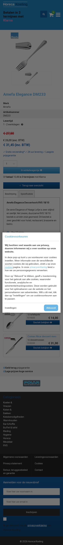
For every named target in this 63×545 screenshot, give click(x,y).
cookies (9, 267)
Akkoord (51, 308)
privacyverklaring (38, 267)
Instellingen (10, 308)
